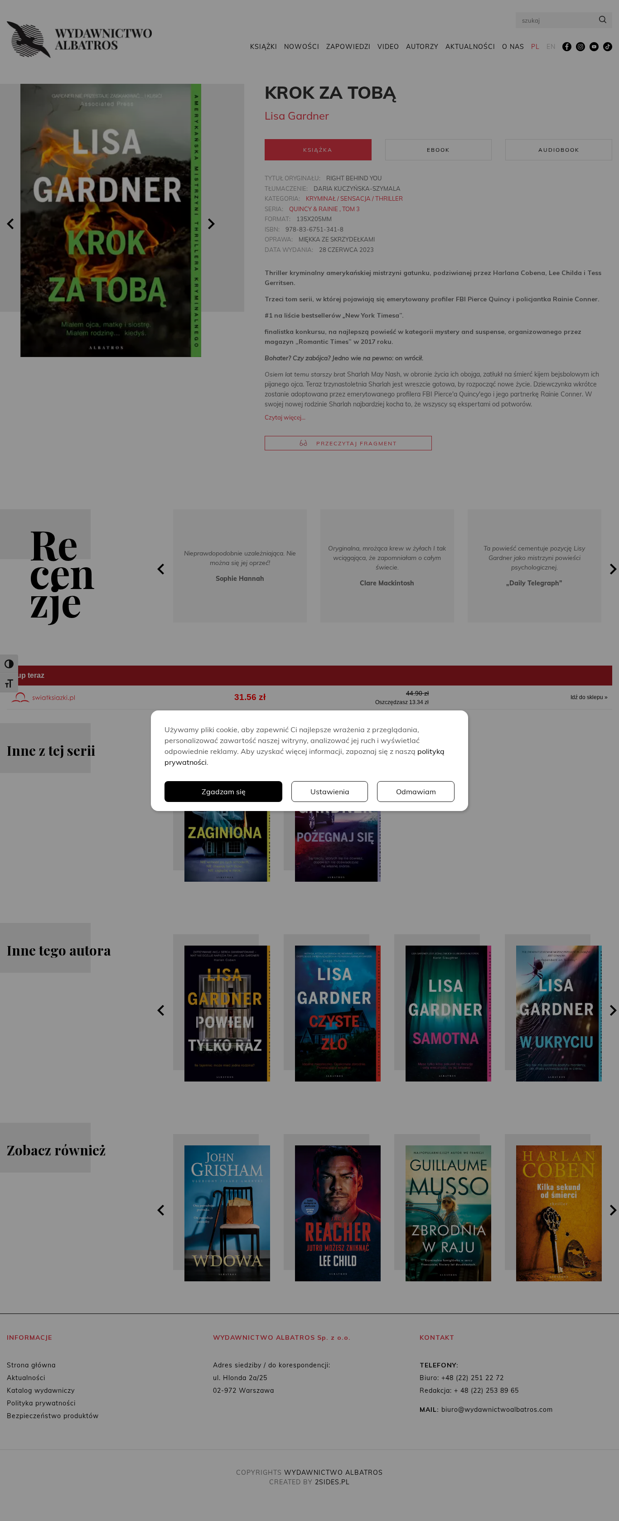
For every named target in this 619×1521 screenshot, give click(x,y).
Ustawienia (329, 791)
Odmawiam (416, 791)
